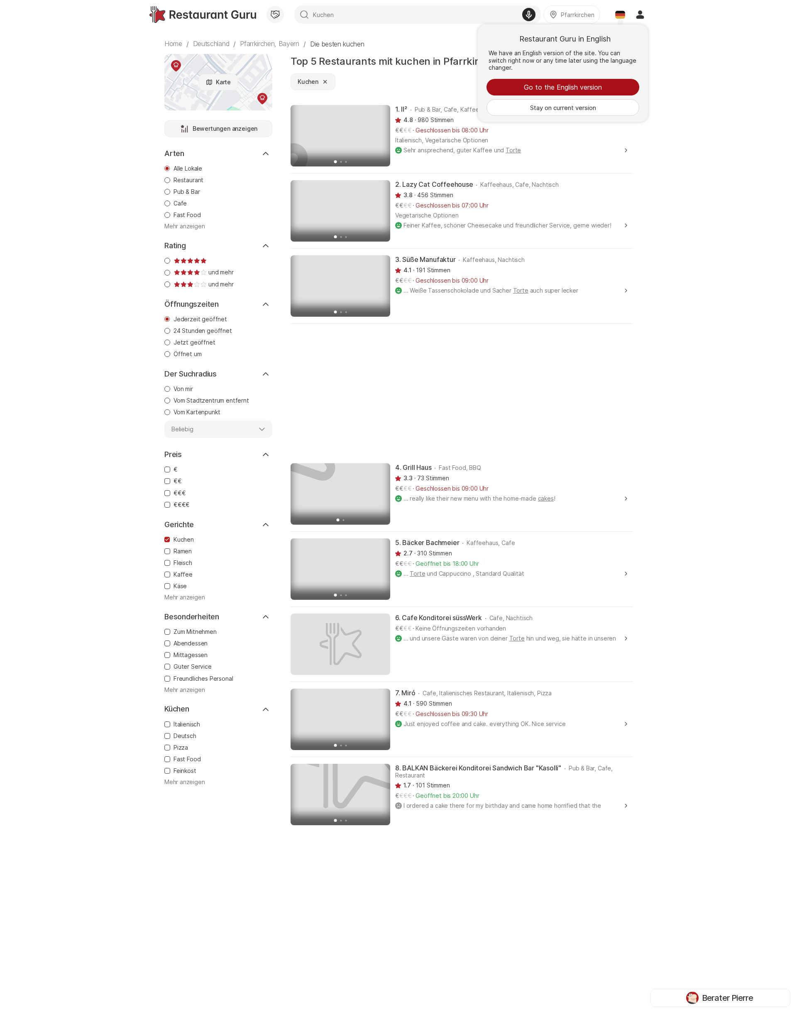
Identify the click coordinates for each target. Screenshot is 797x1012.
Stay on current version (563, 108)
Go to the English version (563, 87)
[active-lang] (620, 14)
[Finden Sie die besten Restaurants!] (202, 14)
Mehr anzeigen (184, 226)
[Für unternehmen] (275, 14)
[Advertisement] (462, 393)
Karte (223, 82)
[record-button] (528, 14)
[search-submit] (304, 15)
